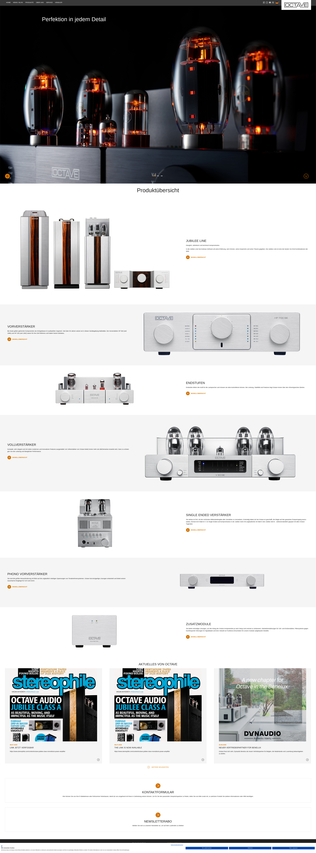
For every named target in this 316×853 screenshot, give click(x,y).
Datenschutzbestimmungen (177, 845)
